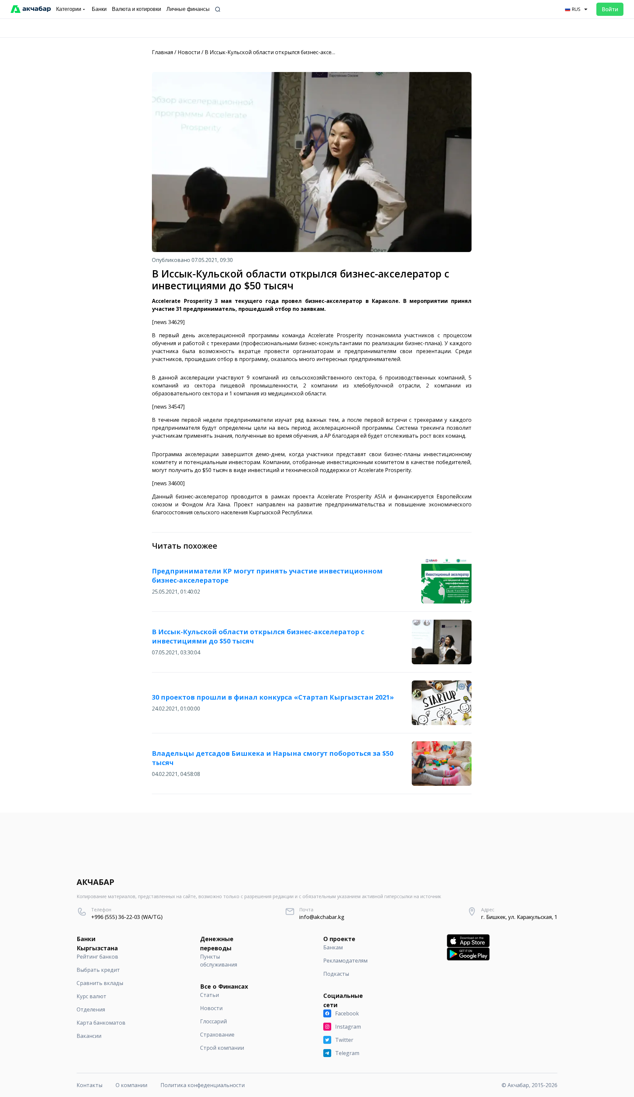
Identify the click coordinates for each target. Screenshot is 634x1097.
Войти (610, 9)
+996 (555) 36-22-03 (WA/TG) (126, 917)
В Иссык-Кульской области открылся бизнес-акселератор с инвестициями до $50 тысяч (318, 52)
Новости (189, 52)
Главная (162, 52)
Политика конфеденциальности (202, 1085)
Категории (68, 9)
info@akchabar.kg (321, 917)
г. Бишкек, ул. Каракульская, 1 (519, 917)
